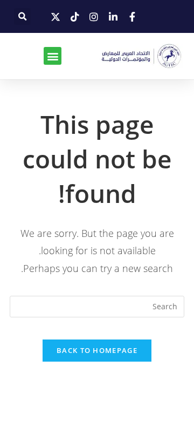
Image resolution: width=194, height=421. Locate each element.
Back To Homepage (97, 350)
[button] (22, 16)
